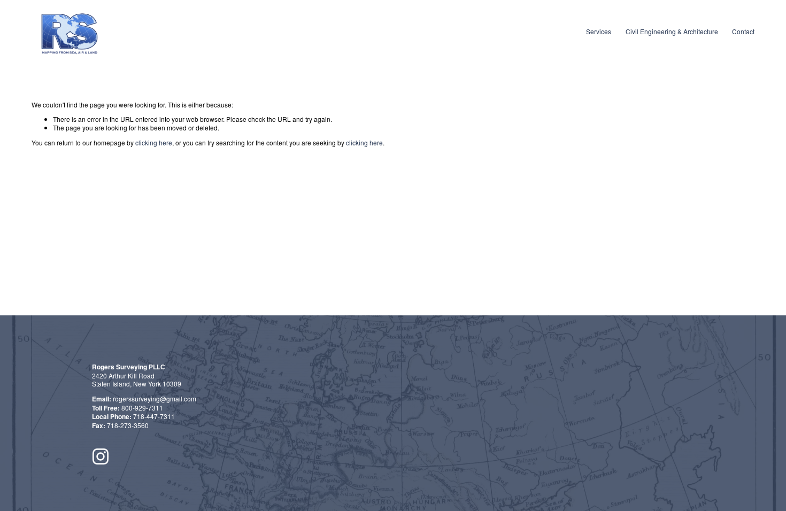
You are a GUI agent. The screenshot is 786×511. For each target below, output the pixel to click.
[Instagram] (100, 456)
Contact (743, 31)
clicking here (153, 142)
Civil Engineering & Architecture (672, 31)
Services (598, 31)
